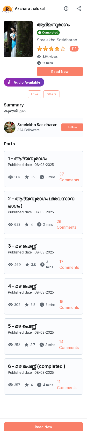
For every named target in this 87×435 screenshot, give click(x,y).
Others (51, 94)
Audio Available (27, 82)
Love (34, 94)
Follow (72, 127)
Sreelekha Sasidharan (57, 39)
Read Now (60, 72)
